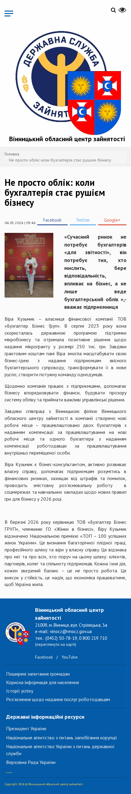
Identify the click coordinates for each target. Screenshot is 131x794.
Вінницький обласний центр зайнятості (67, 139)
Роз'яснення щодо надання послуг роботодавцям (58, 699)
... (9, 769)
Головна (12, 154)
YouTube (70, 657)
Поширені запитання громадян (38, 674)
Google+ (112, 220)
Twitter (83, 220)
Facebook (52, 220)
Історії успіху (19, 691)
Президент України (26, 728)
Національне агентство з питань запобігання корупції (61, 737)
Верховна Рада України (30, 762)
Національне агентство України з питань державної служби (60, 749)
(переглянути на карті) (55, 644)
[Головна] (67, 81)
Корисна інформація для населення (42, 682)
